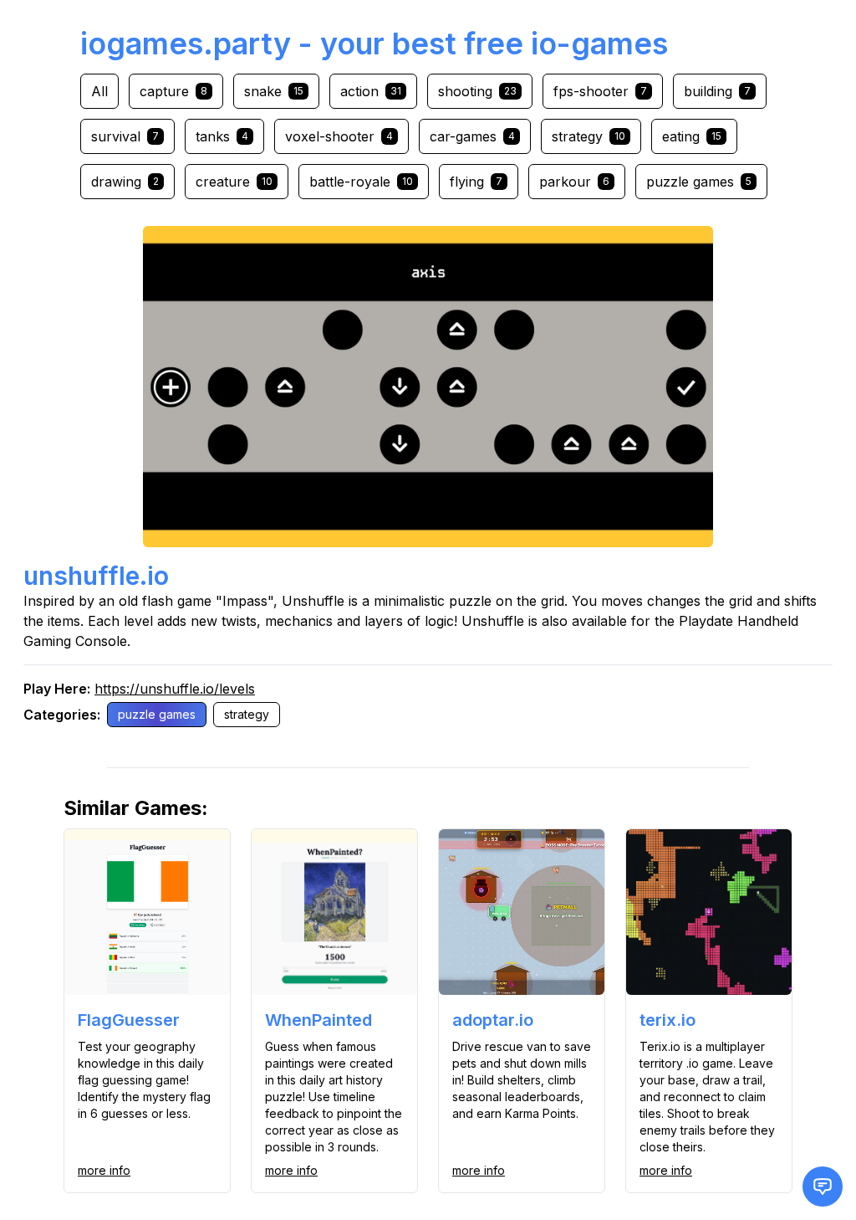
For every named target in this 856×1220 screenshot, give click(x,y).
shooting (477, 91)
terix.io (667, 1020)
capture (173, 91)
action (370, 91)
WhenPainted (318, 1020)
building (717, 91)
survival (125, 136)
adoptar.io (492, 1020)
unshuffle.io (96, 576)
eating (691, 136)
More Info (104, 1170)
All (99, 91)
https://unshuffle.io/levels (174, 688)
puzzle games (699, 181)
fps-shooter (600, 91)
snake (273, 91)
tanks (222, 136)
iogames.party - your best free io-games (374, 43)
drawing (125, 181)
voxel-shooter (339, 136)
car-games (472, 136)
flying (476, 181)
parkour (574, 181)
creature (234, 181)
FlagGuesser (129, 1020)
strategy (588, 136)
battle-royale (361, 181)
